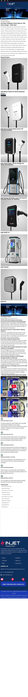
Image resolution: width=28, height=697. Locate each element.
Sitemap (14, 593)
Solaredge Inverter (5, 502)
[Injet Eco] (14, 284)
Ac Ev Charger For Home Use (20, 595)
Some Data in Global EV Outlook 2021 (10, 339)
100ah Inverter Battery (6, 500)
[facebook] (12, 579)
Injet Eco (3, 301)
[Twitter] (23, 579)
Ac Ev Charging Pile (23, 597)
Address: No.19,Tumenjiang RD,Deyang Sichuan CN (12, 569)
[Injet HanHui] (14, 250)
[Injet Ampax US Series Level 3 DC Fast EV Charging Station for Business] (14, 181)
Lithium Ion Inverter (6, 492)
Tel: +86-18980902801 (8, 572)
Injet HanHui (4, 267)
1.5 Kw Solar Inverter (6, 494)
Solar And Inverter (5, 504)
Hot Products (23, 591)
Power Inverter (4, 506)
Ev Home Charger (14, 597)
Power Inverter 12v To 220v (7, 490)
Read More (3, 95)
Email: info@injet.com (7, 574)
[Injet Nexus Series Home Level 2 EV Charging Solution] (14, 112)
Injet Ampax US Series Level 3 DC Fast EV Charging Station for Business (14, 198)
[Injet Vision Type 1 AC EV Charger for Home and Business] (14, 146)
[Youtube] (2, 579)
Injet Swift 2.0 (5, 232)
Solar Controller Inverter (6, 486)
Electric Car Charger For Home (7, 595)
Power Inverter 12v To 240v (7, 496)
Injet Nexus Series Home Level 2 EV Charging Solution (12, 129)
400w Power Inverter (6, 488)
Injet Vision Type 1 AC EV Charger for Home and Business (12, 164)
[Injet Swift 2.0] (14, 215)
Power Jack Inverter (5, 498)
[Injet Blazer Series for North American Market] (14, 73)
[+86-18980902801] (1, 574)
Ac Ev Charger (8, 597)
